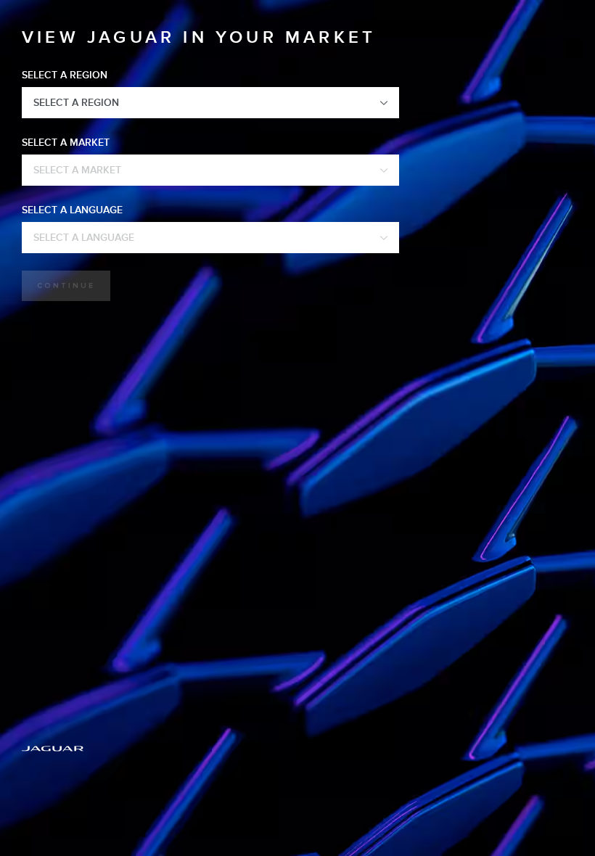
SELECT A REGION (64, 75)
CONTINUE (66, 285)
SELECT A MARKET (66, 142)
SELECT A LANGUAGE (72, 210)
